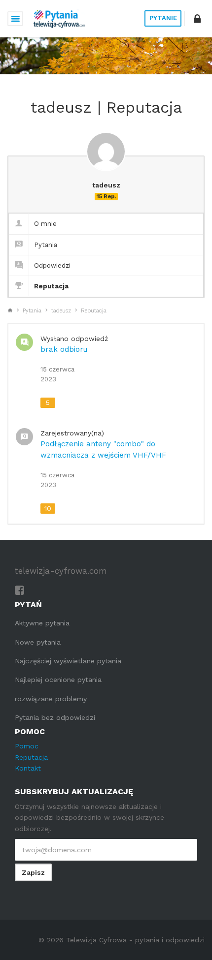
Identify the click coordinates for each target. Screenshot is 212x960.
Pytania (45, 244)
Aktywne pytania (42, 623)
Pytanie (163, 18)
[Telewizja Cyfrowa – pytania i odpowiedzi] (59, 19)
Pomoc (26, 746)
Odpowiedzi (52, 265)
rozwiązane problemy (51, 699)
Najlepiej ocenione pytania (58, 679)
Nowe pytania (38, 642)
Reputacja (51, 286)
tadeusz (61, 311)
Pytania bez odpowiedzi (55, 717)
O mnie (45, 223)
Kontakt (28, 768)
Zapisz (33, 872)
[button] (197, 18)
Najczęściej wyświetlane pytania (68, 661)
